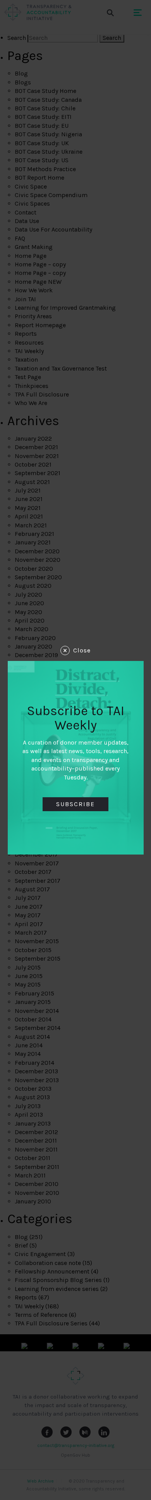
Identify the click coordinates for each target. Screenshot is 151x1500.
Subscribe (75, 804)
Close (82, 650)
